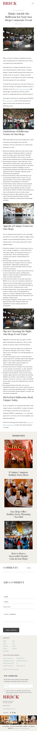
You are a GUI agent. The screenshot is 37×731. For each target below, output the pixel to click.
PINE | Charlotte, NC (21, 665)
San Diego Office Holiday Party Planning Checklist (18, 498)
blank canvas (25, 157)
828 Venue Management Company (11, 669)
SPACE (4, 643)
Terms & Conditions (25, 728)
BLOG (13, 641)
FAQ (13, 643)
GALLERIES (6, 651)
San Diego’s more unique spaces (22, 89)
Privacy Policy (17, 728)
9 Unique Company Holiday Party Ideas (18, 458)
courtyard (18, 379)
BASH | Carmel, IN (20, 658)
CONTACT (14, 648)
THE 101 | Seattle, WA (7, 658)
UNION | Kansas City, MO (8, 663)
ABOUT (14, 646)
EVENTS (5, 648)
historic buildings (7, 250)
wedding (25, 413)
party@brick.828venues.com (9, 708)
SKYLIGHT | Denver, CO (8, 660)
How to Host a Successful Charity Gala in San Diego (18, 540)
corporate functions (10, 101)
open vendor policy (13, 281)
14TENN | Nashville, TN (8, 665)
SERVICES (5, 646)
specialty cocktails (23, 287)
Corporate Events (18, 10)
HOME (4, 641)
